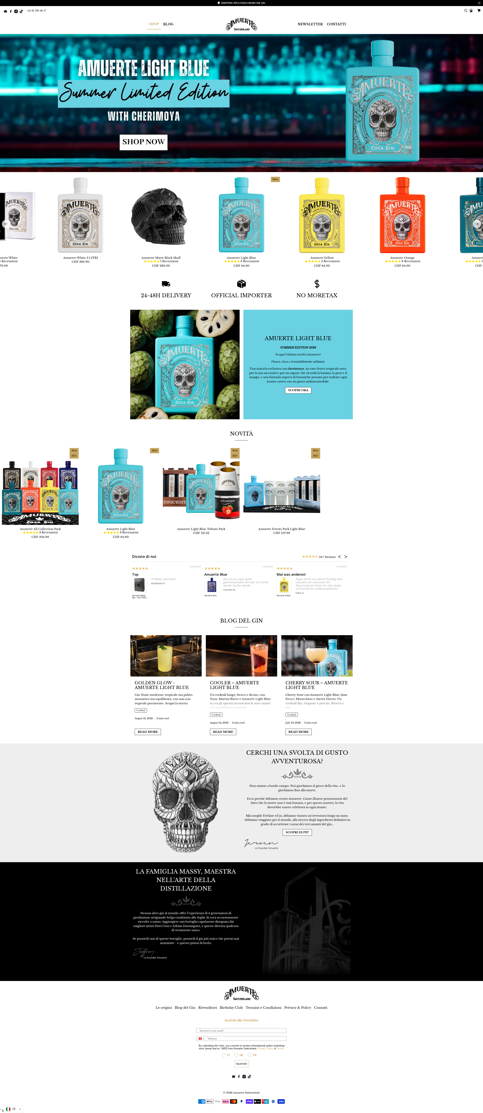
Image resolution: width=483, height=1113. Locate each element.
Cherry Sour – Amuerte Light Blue (316, 685)
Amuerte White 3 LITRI (80, 258)
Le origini (164, 1008)
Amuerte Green (283, 596)
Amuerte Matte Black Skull (161, 258)
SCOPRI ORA (298, 390)
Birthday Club (231, 1008)
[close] (479, 3)
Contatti (320, 1008)
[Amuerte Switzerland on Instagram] (17, 12)
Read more (148, 732)
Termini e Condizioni (263, 1008)
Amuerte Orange (402, 258)
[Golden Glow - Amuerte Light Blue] (166, 656)
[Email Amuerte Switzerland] (6, 12)
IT (14, 1109)
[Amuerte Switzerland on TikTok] (22, 12)
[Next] (477, 224)
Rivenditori (207, 1008)
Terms (280, 1048)
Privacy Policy (266, 1048)
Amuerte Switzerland (246, 1092)
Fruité (209, 574)
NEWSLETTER (310, 24)
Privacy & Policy (297, 1008)
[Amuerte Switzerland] (241, 24)
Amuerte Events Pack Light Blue (281, 529)
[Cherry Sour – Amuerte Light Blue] (317, 656)
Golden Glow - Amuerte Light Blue (162, 685)
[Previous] (6, 224)
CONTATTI (336, 24)
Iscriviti (241, 1064)
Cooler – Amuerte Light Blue (234, 685)
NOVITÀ (241, 434)
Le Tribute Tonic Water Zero (139, 597)
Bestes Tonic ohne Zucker (153, 574)
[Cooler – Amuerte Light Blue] (241, 656)
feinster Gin (286, 574)
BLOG (168, 24)
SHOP (154, 24)
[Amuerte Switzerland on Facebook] (11, 12)
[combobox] (201, 1038)
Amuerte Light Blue (241, 258)
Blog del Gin (241, 621)
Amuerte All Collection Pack (40, 529)
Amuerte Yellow (322, 258)
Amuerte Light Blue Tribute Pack (201, 529)
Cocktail (140, 710)
